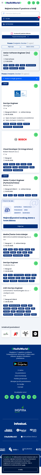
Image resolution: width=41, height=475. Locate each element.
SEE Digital (7, 106)
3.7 (4, 154)
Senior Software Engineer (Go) (16, 53)
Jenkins (13, 124)
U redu (20, 470)
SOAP (21, 249)
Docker (11, 65)
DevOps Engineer (10, 103)
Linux (10, 195)
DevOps (26, 124)
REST (29, 164)
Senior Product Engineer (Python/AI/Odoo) (13, 181)
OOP (30, 252)
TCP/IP (6, 281)
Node (5, 164)
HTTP (28, 278)
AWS (5, 65)
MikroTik (27, 314)
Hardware (13, 281)
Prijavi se (20, 226)
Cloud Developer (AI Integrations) (18, 149)
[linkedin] (23, 397)
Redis (34, 275)
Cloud (22, 65)
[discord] (29, 397)
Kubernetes (13, 68)
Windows (7, 308)
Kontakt (20, 387)
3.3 (4, 108)
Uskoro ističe (30, 47)
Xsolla (5, 55)
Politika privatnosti (20, 379)
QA (17, 65)
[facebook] (7, 397)
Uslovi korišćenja (20, 376)
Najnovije (11, 47)
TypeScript (7, 167)
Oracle (27, 249)
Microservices (31, 65)
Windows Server (14, 305)
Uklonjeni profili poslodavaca (20, 381)
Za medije (20, 384)
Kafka (6, 68)
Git (18, 164)
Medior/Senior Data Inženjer (15, 234)
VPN (5, 278)
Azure (19, 124)
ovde (23, 465)
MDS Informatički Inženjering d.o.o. (17, 237)
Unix (15, 249)
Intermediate (18, 127)
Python (21, 195)
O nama (20, 370)
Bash (24, 252)
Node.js (12, 164)
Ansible (21, 308)
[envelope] (34, 397)
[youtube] (18, 397)
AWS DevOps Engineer (13, 288)
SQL (5, 195)
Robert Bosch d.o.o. (11, 152)
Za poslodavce (20, 373)
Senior (22, 68)
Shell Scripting (18, 275)
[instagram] (12, 397)
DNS (33, 278)
